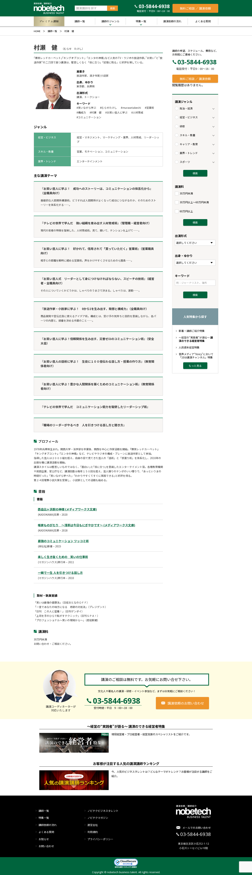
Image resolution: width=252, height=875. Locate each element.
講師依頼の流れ (48, 825)
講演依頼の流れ (172, 21)
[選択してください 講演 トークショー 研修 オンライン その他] (195, 243)
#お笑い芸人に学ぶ (116, 112)
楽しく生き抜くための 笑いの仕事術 (63, 557)
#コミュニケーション (89, 117)
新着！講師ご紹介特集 (192, 331)
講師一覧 (80, 21)
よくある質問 (203, 21)
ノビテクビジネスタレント (102, 811)
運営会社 (92, 825)
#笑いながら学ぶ (86, 107)
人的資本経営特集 (189, 347)
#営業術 (149, 107)
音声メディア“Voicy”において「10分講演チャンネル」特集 (196, 355)
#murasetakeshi (131, 107)
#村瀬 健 (95, 112)
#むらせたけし (108, 107)
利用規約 (92, 832)
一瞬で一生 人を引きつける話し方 (60, 572)
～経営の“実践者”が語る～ (196, 339)
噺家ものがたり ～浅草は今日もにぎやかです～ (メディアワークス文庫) (86, 525)
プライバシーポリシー (100, 839)
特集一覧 (141, 21)
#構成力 (81, 112)
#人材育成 (137, 112)
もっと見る (195, 365)
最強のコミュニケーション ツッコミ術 (63, 541)
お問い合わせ (46, 846)
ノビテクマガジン (97, 818)
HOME (37, 31)
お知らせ (44, 839)
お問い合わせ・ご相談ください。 (53, 644)
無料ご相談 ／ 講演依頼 (195, 8)
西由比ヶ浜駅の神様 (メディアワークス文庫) (67, 509)
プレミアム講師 (49, 21)
